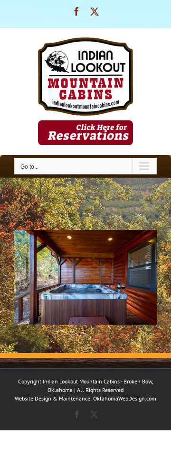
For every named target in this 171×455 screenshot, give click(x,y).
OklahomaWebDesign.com (124, 398)
